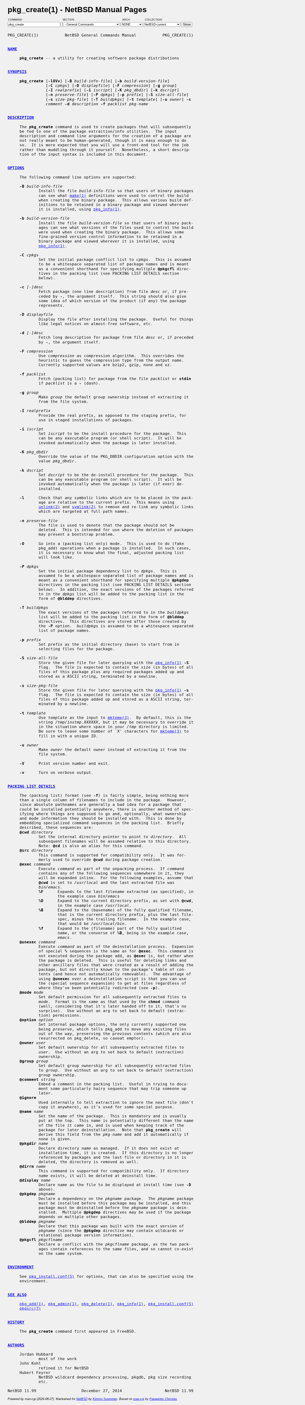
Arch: (128, 19)
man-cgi (138, 1399)
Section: (69, 19)
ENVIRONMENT (21, 1267)
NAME (12, 49)
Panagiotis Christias (163, 1399)
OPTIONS (16, 168)
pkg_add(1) (31, 1304)
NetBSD (81, 1399)
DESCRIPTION (21, 117)
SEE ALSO (17, 1295)
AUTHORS (16, 1345)
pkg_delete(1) (96, 1304)
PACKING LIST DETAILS (31, 786)
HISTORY (16, 1322)
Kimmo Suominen (105, 1399)
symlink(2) (84, 507)
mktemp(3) (118, 717)
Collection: (154, 19)
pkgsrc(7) (30, 1308)
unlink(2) (49, 507)
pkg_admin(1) (62, 1304)
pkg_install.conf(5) (51, 1276)
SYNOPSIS (17, 71)
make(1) (78, 195)
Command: (16, 19)
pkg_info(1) (106, 209)
